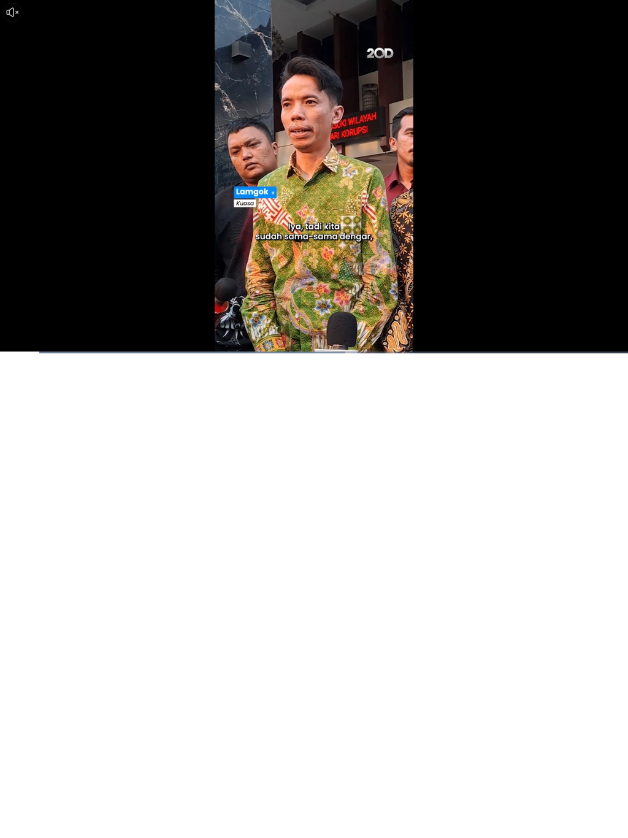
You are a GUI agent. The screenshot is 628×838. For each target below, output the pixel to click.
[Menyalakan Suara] (12, 12)
